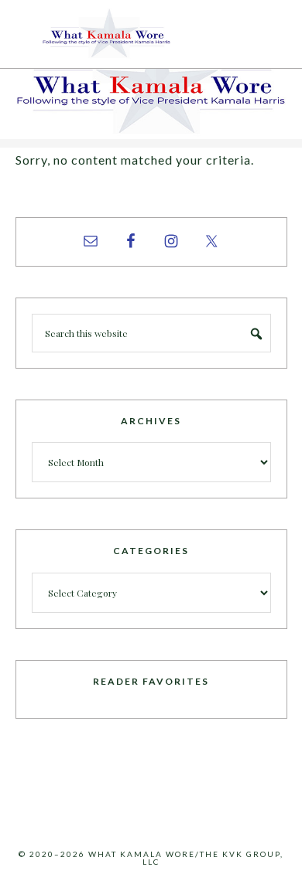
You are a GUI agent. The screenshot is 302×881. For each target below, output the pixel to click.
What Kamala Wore (151, 34)
